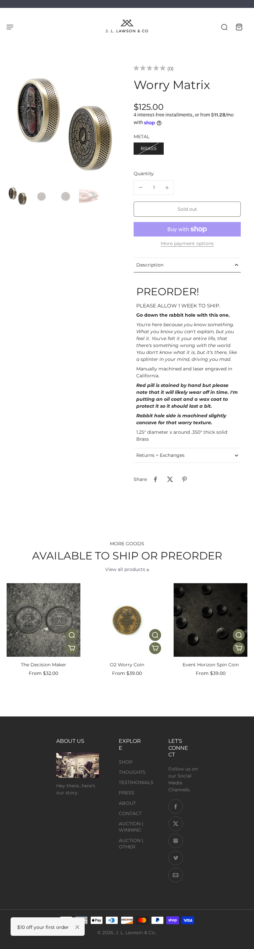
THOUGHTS (132, 772)
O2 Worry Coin (127, 665)
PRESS (126, 793)
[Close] (77, 927)
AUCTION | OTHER (131, 844)
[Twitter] (175, 823)
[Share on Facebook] (155, 479)
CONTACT (130, 813)
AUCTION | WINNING (131, 827)
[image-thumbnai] (17, 196)
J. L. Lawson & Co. (136, 932)
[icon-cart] (239, 26)
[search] (224, 26)
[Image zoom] (63, 126)
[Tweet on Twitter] (170, 479)
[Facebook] (175, 806)
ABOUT (127, 803)
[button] (187, 209)
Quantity (144, 173)
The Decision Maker (43, 665)
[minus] (140, 187)
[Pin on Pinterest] (184, 479)
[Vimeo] (175, 858)
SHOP (126, 762)
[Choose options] (72, 648)
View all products (125, 569)
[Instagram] (175, 841)
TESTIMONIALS (136, 782)
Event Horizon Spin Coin (211, 665)
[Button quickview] (72, 635)
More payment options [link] (187, 243)
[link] (148, 570)
